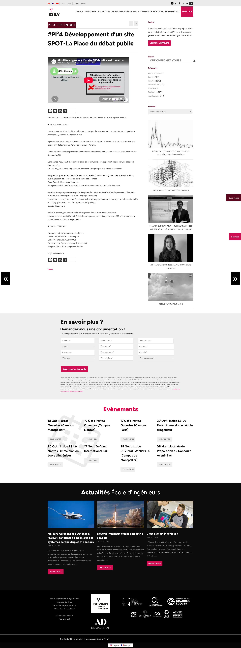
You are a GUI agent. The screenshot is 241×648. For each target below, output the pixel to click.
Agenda (76, 3)
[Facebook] (179, 4)
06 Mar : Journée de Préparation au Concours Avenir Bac (174, 451)
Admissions (153, 73)
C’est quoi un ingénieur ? (162, 533)
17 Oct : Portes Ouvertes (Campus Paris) (133, 425)
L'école (151, 88)
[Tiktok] (175, 4)
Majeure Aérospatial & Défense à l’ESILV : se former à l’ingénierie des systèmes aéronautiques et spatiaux (71, 538)
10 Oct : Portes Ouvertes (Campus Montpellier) (61, 425)
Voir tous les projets (159, 43)
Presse (63, 3)
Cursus (151, 77)
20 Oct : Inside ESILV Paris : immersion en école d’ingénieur (175, 425)
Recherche (152, 92)
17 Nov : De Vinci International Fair (96, 449)
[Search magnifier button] (194, 61)
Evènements (120, 409)
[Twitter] (183, 4)
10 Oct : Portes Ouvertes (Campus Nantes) (97, 425)
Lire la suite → (55, 572)
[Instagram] (172, 4)
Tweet (50, 269)
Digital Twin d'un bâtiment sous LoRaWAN (171, 190)
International (153, 84)
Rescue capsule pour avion (171, 304)
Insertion (152, 80)
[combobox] (116, 340)
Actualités (120, 492)
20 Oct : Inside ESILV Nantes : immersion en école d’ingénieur (63, 451)
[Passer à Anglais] (49, 3)
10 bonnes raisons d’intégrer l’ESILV (96, 639)
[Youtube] (191, 4)
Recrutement (64, 619)
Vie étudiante (153, 96)
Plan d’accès (64, 639)
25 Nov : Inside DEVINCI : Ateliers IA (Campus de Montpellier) (135, 453)
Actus (69, 3)
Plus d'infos (55, 439)
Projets (83, 3)
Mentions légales (76, 639)
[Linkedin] (186, 4)
